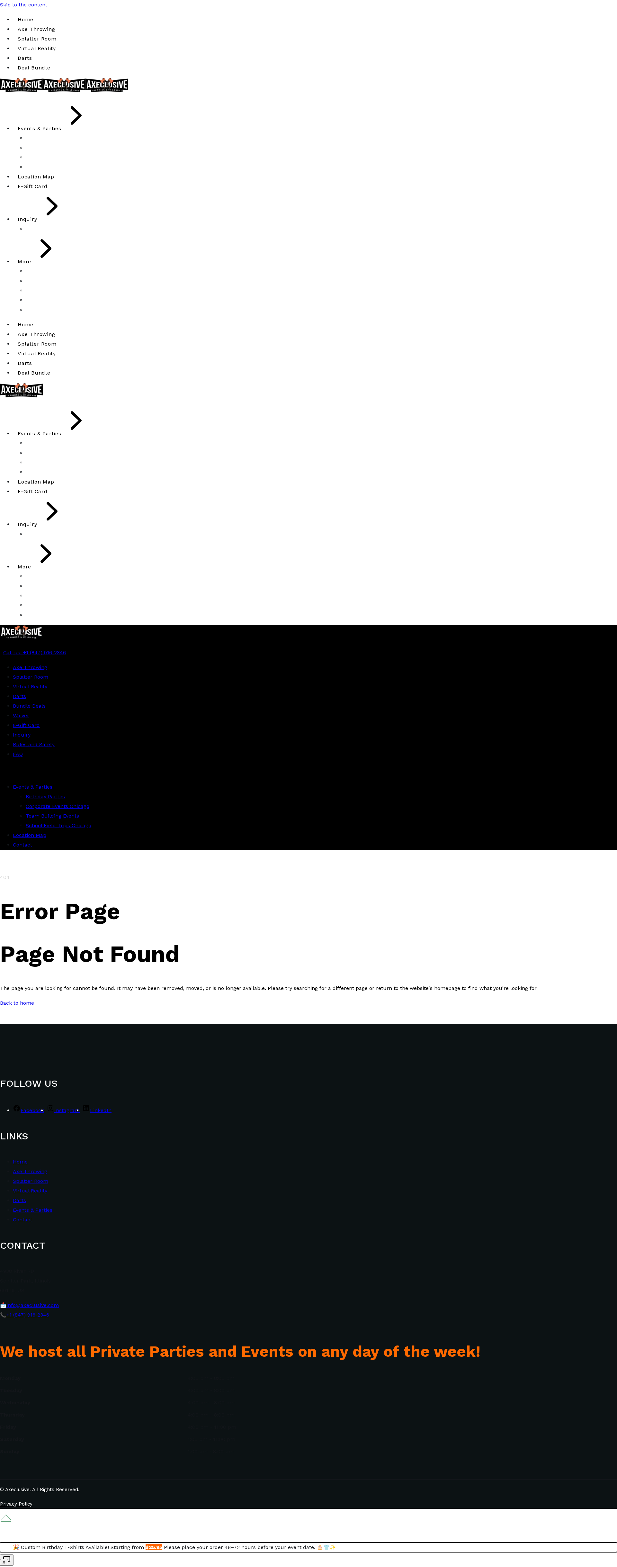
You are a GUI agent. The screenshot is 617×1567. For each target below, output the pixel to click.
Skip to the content (23, 5)
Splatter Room (30, 1181)
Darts (19, 1200)
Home (20, 1162)
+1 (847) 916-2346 (27, 1315)
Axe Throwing (30, 1171)
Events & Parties (32, 1210)
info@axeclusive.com (32, 1305)
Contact (22, 1220)
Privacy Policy (16, 1504)
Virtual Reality (30, 1191)
